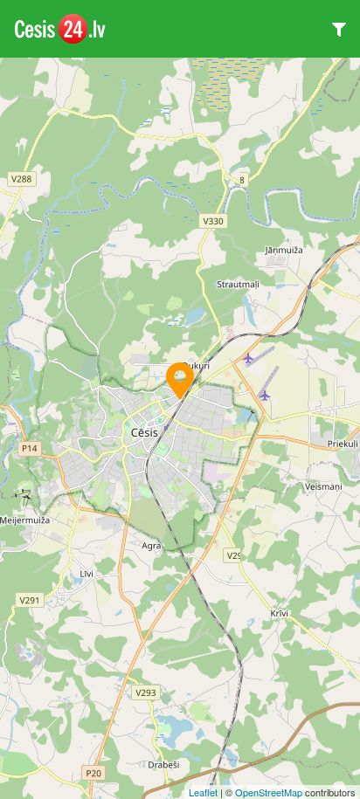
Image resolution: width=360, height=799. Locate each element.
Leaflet (203, 792)
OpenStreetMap (268, 792)
